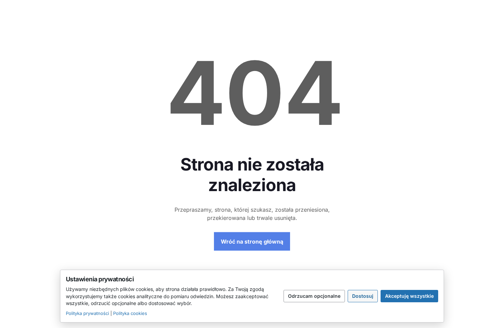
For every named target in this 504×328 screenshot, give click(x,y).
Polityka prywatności (87, 313)
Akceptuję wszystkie (409, 296)
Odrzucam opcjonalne (314, 296)
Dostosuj (362, 296)
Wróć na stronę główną (252, 241)
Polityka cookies (130, 313)
